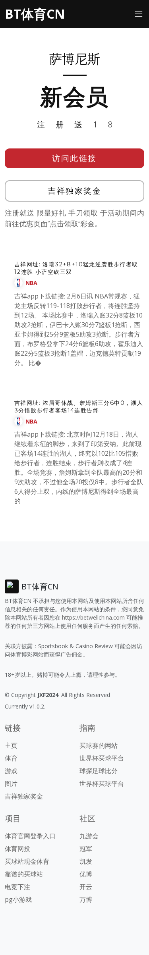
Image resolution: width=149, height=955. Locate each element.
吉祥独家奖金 (74, 190)
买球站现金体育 (27, 861)
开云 (85, 886)
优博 (85, 874)
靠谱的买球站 (24, 874)
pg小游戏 (18, 899)
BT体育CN (35, 13)
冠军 (85, 848)
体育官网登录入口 (30, 836)
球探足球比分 (98, 770)
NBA (31, 283)
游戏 (11, 770)
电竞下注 (17, 886)
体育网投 (17, 848)
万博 (85, 899)
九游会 (89, 836)
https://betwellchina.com (93, 617)
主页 (11, 745)
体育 (11, 758)
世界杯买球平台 (101, 758)
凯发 (85, 861)
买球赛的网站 (98, 745)
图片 (11, 783)
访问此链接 (74, 158)
